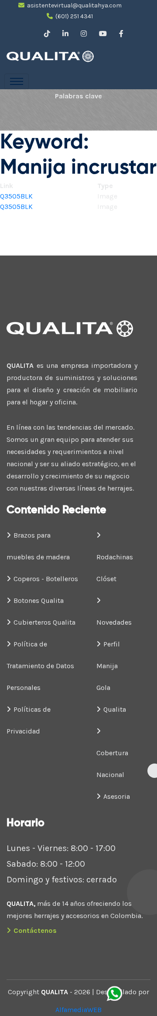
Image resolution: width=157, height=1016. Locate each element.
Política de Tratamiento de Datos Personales (40, 666)
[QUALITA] (69, 56)
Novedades (114, 622)
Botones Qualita (39, 600)
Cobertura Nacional (112, 764)
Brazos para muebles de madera (38, 546)
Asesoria (116, 796)
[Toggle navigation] (16, 81)
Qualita (114, 709)
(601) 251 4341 (74, 16)
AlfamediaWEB (78, 1010)
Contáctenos (35, 930)
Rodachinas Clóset (114, 568)
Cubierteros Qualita (44, 622)
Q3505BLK (16, 196)
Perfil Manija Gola (108, 666)
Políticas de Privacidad (29, 720)
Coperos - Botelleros (46, 579)
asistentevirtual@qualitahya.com (74, 5)
